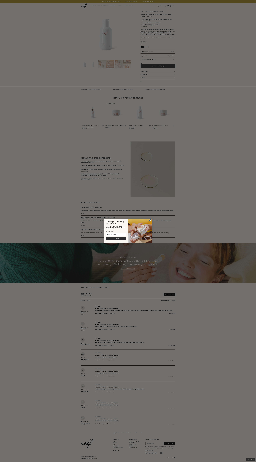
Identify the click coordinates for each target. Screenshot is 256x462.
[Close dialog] (150, 220)
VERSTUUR (116, 238)
